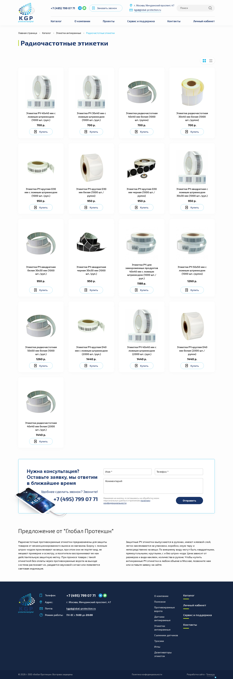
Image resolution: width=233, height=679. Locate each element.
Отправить (189, 500)
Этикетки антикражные (162, 627)
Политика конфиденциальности (147, 674)
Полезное (160, 601)
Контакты (173, 21)
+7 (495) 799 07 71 (63, 8)
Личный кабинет (204, 21)
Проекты (108, 21)
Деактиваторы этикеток (163, 654)
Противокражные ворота (164, 609)
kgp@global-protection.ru (147, 9)
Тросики (159, 640)
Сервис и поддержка (141, 21)
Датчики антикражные (162, 618)
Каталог (56, 21)
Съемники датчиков (166, 635)
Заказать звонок (107, 8)
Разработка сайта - (201, 674)
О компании (82, 21)
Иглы (157, 646)
